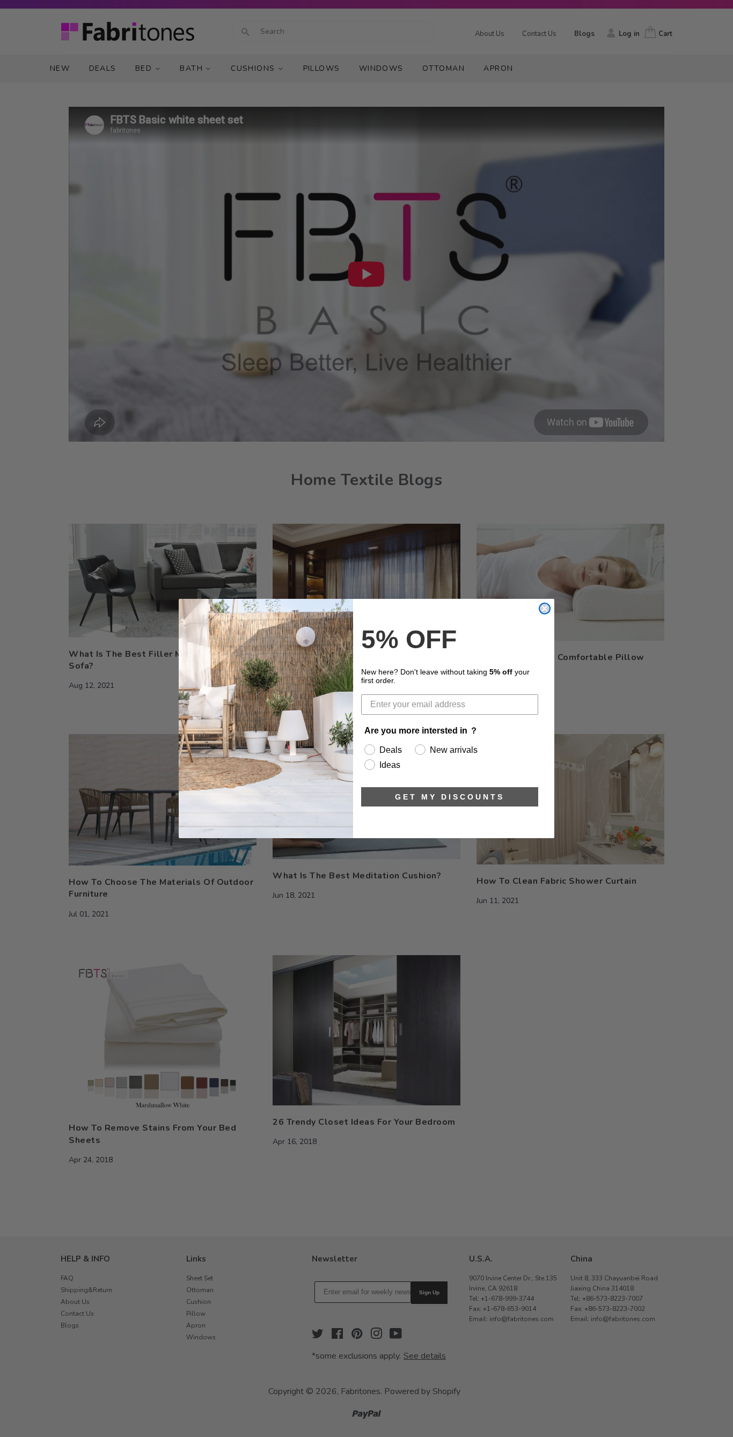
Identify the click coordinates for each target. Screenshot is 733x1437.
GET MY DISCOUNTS (449, 797)
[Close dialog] (544, 608)
